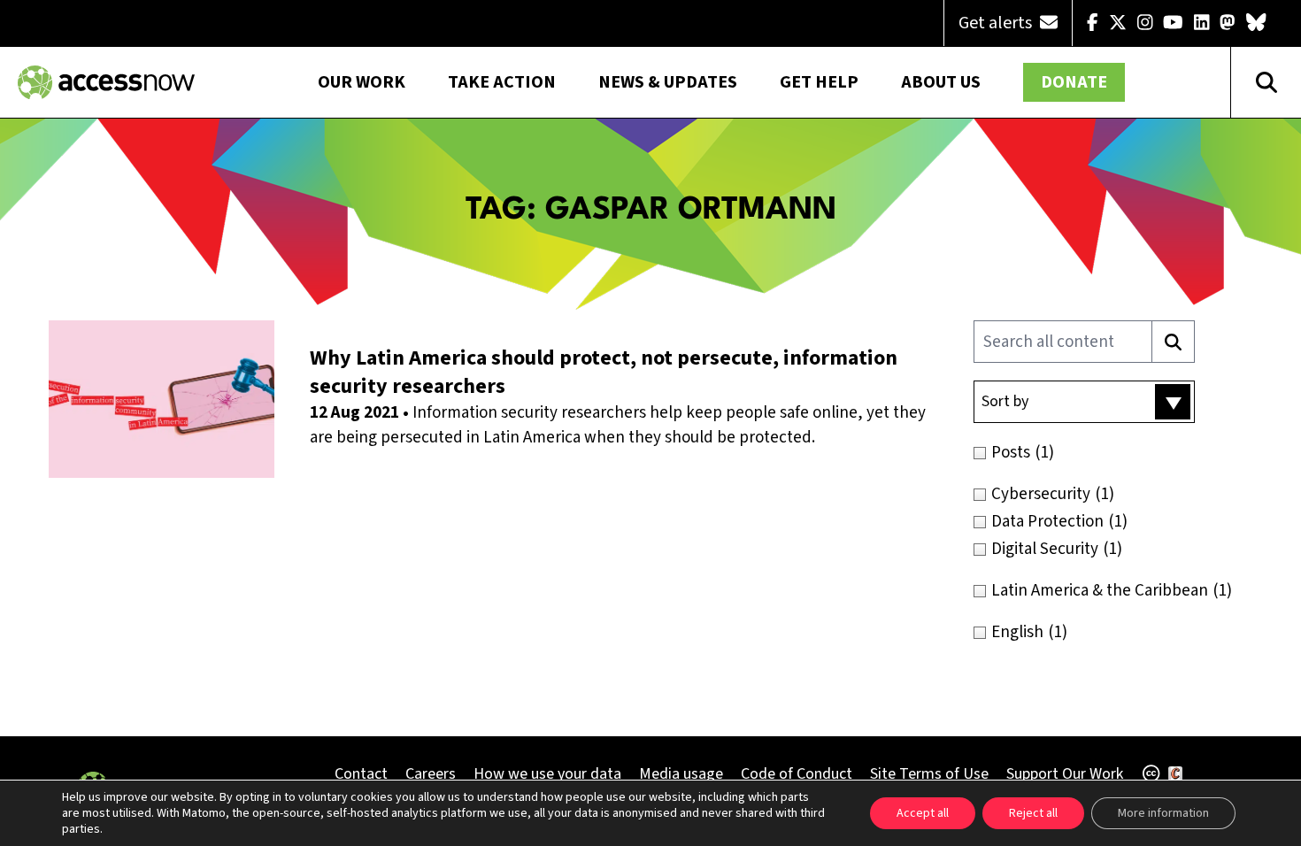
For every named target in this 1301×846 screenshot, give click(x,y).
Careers (430, 774)
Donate (1074, 82)
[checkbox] (1122, 453)
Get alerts (996, 23)
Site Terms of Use (929, 774)
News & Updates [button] (667, 82)
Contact (361, 774)
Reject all (1033, 813)
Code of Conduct (796, 774)
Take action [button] (502, 82)
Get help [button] (819, 82)
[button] (1084, 402)
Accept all (923, 813)
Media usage (681, 774)
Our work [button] (361, 82)
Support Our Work (1064, 774)
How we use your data (547, 774)
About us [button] (941, 82)
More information (1163, 813)
